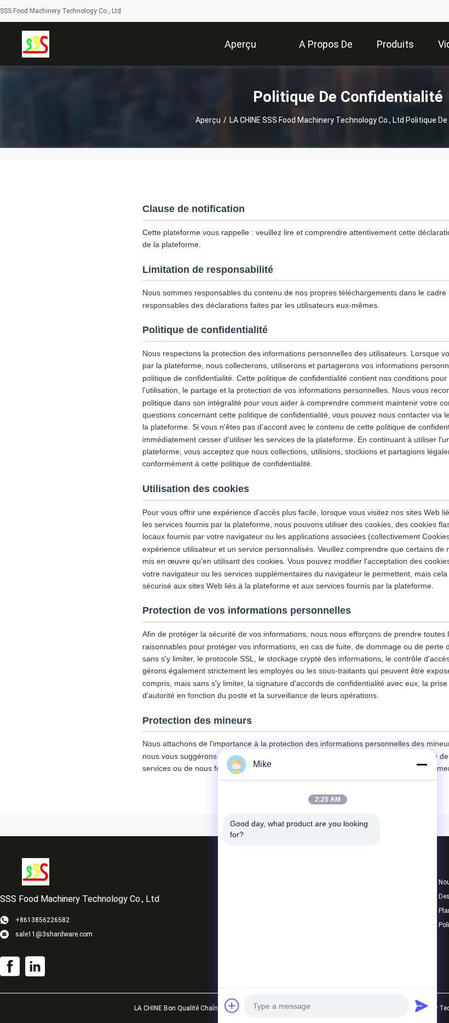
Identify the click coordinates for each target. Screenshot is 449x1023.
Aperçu (208, 120)
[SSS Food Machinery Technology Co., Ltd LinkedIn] (35, 966)
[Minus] (421, 764)
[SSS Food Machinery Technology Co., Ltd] (35, 43)
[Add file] (232, 1005)
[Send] (421, 1005)
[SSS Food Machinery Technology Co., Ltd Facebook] (10, 966)
